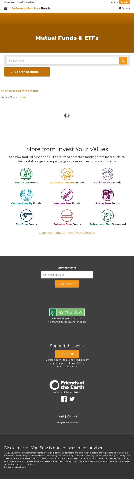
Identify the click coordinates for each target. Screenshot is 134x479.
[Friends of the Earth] (67, 385)
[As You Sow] (67, 313)
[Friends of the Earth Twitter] (71, 399)
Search (125, 8)
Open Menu (5, 8)
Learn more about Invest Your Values (65, 232)
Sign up (114, 2)
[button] (123, 60)
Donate (124, 2)
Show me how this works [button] (20, 90)
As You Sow (9, 2)
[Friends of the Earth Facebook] (63, 399)
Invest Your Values (25, 2)
